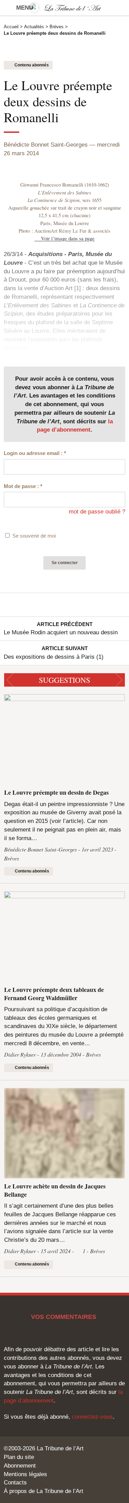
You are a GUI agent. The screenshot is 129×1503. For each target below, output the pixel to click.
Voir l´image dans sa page (68, 238)
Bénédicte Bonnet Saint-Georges (46, 144)
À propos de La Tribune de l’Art (43, 1491)
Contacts (15, 1482)
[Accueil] (65, 7)
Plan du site (19, 1457)
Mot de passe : (23, 486)
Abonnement (20, 1465)
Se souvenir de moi (34, 536)
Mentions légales (25, 1474)
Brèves (57, 26)
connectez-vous (92, 1417)
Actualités (34, 26)
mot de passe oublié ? (97, 511)
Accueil (11, 26)
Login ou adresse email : (35, 453)
